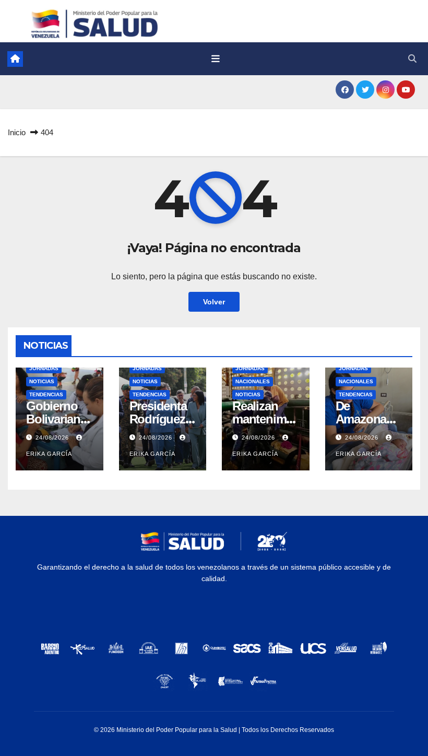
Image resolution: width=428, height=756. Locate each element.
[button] (412, 58)
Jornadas (43, 368)
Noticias (41, 381)
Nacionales (252, 381)
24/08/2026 (53, 437)
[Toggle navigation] (215, 59)
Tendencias (46, 394)
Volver (214, 302)
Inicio (17, 132)
